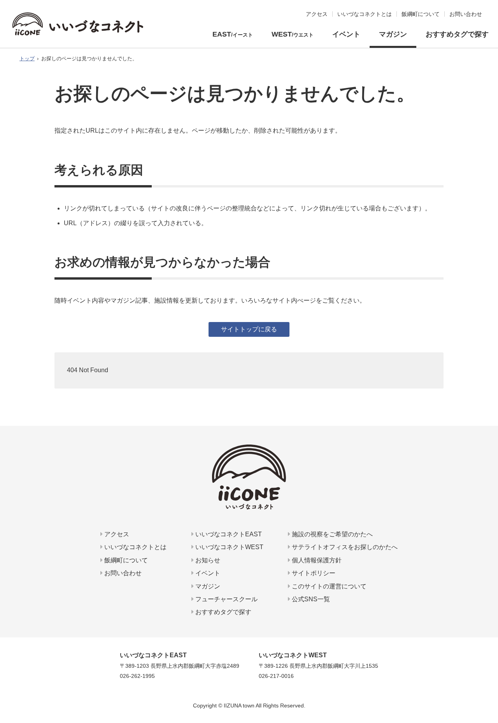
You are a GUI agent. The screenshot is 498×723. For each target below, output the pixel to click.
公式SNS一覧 (310, 599)
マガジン (393, 34)
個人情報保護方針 (316, 560)
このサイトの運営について (328, 586)
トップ (27, 58)
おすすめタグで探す (457, 34)
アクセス (116, 534)
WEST (293, 34)
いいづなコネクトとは (135, 547)
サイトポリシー (312, 573)
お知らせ (207, 560)
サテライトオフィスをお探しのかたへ (344, 547)
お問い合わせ (122, 573)
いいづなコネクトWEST (228, 547)
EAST (232, 34)
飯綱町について (125, 560)
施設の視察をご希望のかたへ (331, 534)
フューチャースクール (226, 599)
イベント (346, 34)
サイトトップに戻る (249, 329)
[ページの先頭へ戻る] (489, 686)
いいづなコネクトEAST (228, 534)
